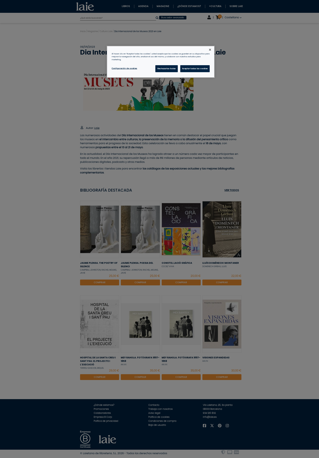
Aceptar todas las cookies (195, 69)
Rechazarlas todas (167, 69)
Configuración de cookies (124, 68)
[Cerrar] (210, 49)
